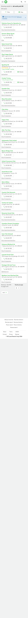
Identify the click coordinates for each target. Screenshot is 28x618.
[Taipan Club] (4, 595)
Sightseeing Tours (5, 271)
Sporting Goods (5, 60)
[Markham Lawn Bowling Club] (18, 595)
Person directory (18, 325)
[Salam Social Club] (6, 595)
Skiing (3, 29)
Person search (9, 325)
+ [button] (3, 298)
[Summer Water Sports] (19, 601)
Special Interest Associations (9, 29)
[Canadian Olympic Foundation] (7, 598)
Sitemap (17, 334)
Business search (9, 322)
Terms (10, 331)
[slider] (5, 68)
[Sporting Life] (21, 593)
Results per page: (19, 284)
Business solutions (18, 319)
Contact (5, 334)
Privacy (11, 334)
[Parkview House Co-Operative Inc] (14, 591)
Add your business (9, 319)
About (4, 331)
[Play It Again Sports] (18, 591)
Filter (8, 12)
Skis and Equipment (5, 84)
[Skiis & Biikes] (25, 600)
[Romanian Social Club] (26, 602)
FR (25, 2)
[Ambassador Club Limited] (15, 596)
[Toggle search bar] (21, 2)
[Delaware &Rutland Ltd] (6, 601)
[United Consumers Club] (25, 597)
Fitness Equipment (11, 60)
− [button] (3, 300)
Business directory (18, 322)
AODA (17, 331)
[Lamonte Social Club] (1, 594)
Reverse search (13, 327)
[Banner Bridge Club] (12, 594)
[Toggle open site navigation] (2, 2)
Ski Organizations (7, 50)
